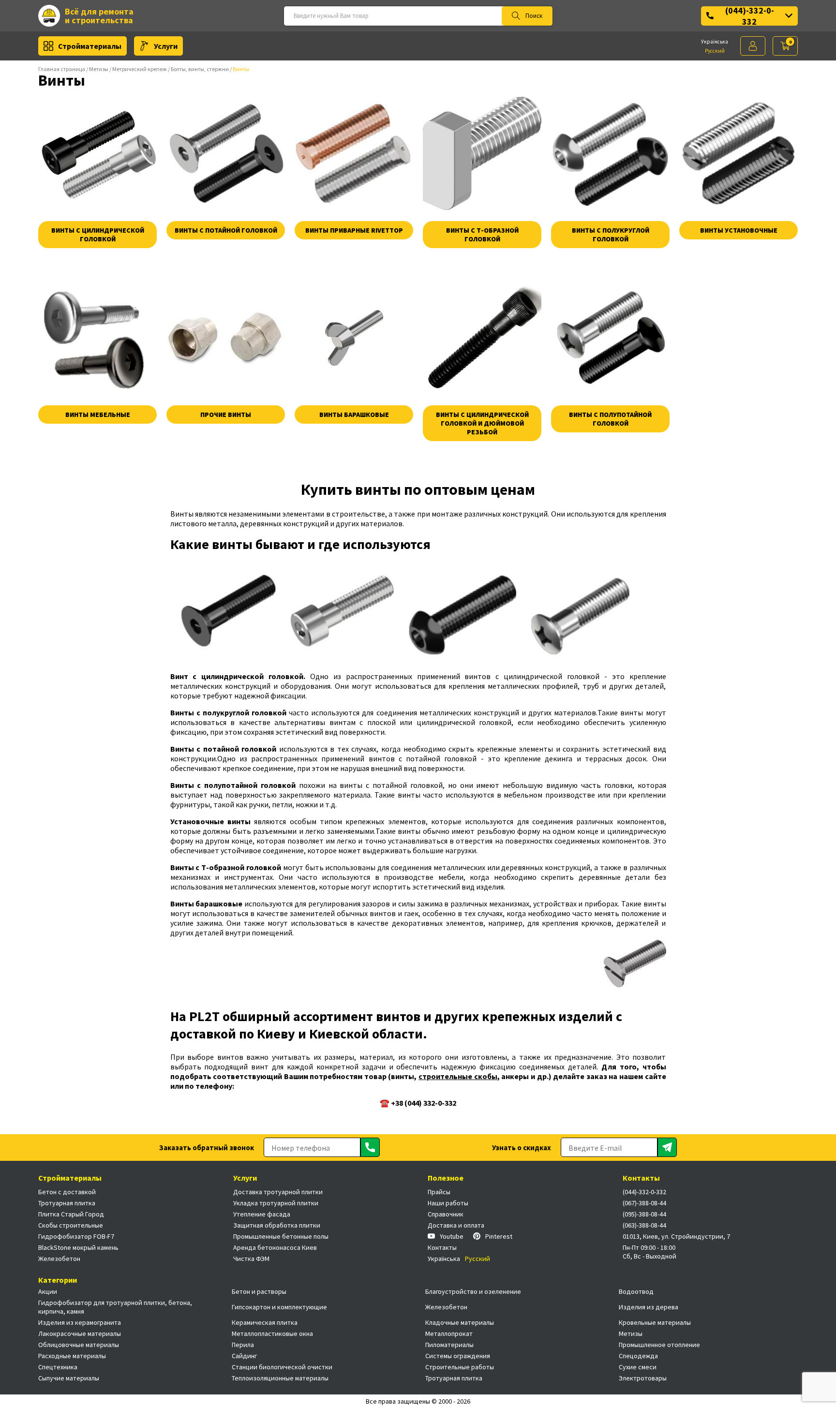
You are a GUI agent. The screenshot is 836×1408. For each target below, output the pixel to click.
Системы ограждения (457, 1355)
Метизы (98, 69)
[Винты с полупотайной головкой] (610, 337)
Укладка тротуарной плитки (275, 1203)
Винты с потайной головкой (226, 230)
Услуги (166, 46)
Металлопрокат (449, 1333)
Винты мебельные (97, 414)
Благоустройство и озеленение (473, 1291)
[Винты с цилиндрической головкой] (97, 153)
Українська (714, 41)
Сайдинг (244, 1355)
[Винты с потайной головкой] (225, 153)
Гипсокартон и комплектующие (279, 1307)
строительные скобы (457, 1076)
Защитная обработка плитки (276, 1225)
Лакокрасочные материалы (79, 1333)
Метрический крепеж (139, 69)
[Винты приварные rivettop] (354, 153)
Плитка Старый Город (71, 1214)
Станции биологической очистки (282, 1367)
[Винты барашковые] (354, 337)
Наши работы (448, 1203)
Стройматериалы (89, 46)
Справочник (445, 1214)
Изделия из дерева (648, 1307)
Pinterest (498, 1236)
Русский (715, 50)
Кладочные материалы (459, 1322)
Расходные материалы (72, 1355)
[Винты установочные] (738, 153)
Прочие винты (225, 414)
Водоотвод (636, 1291)
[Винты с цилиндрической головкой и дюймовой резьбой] (482, 337)
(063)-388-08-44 (644, 1225)
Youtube (451, 1236)
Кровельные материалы (655, 1322)
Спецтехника (57, 1367)
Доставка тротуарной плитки (278, 1191)
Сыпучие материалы (68, 1378)
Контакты (442, 1247)
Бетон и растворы (259, 1291)
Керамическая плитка (265, 1322)
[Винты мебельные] (97, 337)
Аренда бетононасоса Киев (275, 1247)
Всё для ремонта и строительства (99, 16)
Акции (47, 1291)
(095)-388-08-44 (644, 1214)
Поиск (533, 16)
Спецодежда (638, 1355)
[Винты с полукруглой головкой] (610, 153)
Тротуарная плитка (66, 1203)
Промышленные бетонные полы (280, 1236)
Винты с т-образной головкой (482, 234)
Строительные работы (459, 1367)
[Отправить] (370, 1147)
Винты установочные (738, 230)
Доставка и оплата (456, 1225)
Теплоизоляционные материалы (280, 1378)
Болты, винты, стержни (200, 69)
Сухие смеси (638, 1367)
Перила (243, 1344)
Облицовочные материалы (78, 1344)
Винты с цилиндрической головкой (97, 234)
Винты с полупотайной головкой (610, 419)
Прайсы (439, 1191)
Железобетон (59, 1258)
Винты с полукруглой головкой (610, 234)
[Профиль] (752, 46)
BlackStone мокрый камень (78, 1247)
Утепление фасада (261, 1214)
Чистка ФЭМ (251, 1258)
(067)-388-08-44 (644, 1203)
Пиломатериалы (449, 1344)
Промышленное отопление (659, 1344)
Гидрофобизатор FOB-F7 (76, 1236)
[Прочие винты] (225, 337)
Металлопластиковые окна (272, 1333)
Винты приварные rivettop (354, 230)
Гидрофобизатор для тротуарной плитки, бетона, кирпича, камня (115, 1307)
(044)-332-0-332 (749, 16)
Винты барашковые (354, 414)
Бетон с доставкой (67, 1191)
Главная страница (61, 69)
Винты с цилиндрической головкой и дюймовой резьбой (482, 423)
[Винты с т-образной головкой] (482, 153)
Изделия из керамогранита (79, 1322)
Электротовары (643, 1378)
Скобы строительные (70, 1225)
